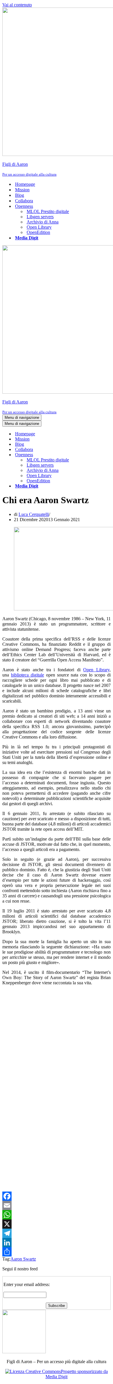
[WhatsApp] (56, 1214)
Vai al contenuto (17, 4)
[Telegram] (56, 1233)
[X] (56, 1224)
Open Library (39, 227)
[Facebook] (56, 1196)
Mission (22, 189)
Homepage (25, 184)
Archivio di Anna (43, 221)
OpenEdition (38, 232)
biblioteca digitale (27, 674)
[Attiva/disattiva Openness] (103, 454)
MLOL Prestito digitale (48, 211)
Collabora (24, 200)
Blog (19, 195)
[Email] (56, 1205)
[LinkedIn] (56, 1242)
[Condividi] (56, 1251)
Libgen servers (40, 216)
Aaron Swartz (23, 1258)
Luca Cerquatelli (34, 514)
